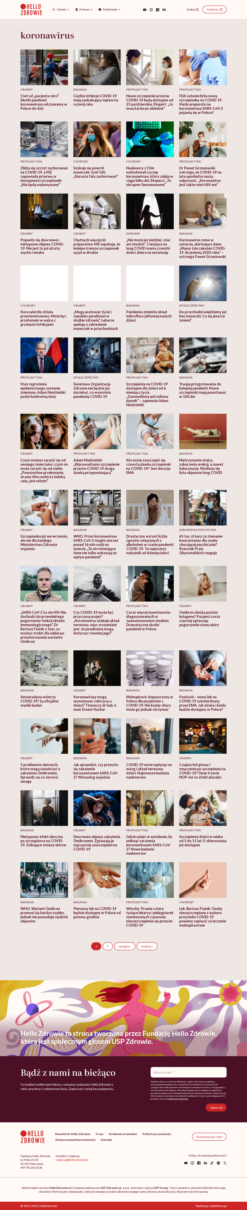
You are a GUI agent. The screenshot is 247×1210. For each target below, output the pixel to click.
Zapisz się (216, 1107)
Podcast (84, 9)
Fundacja (212, 9)
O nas (99, 1134)
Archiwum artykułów (123, 1134)
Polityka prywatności (156, 1134)
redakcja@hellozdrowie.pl (72, 1159)
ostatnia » (147, 946)
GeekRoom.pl (218, 1205)
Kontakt (106, 1139)
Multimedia (110, 9)
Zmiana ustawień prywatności (75, 1139)
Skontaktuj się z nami (209, 1136)
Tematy (61, 9)
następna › (124, 946)
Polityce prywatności (178, 1098)
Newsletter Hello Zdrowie (72, 1134)
